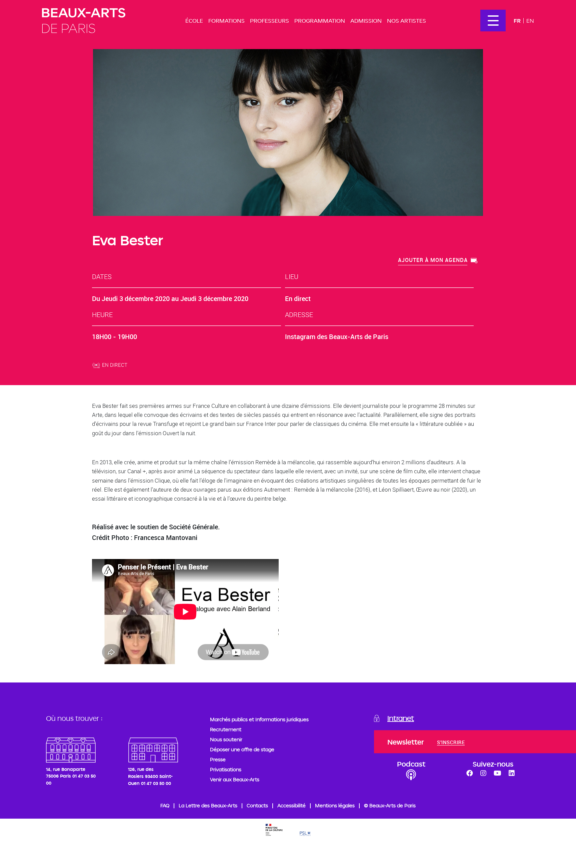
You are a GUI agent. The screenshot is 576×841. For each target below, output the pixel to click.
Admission (366, 20)
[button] (438, 261)
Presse (218, 759)
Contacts (257, 805)
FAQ (164, 805)
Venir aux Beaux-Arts (234, 779)
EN (530, 20)
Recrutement (225, 729)
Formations (226, 20)
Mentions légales (335, 805)
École (194, 20)
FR (517, 20)
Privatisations (225, 769)
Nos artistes (406, 20)
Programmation (319, 20)
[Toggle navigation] (493, 20)
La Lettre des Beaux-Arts (208, 805)
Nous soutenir (226, 739)
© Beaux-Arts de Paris (390, 805)
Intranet (400, 718)
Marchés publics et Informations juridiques (259, 719)
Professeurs (269, 20)
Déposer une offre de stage (242, 749)
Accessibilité (291, 805)
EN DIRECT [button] (114, 364)
